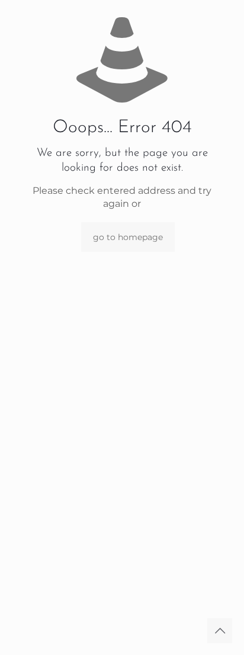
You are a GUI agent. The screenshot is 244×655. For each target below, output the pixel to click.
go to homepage (128, 237)
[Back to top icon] (219, 630)
